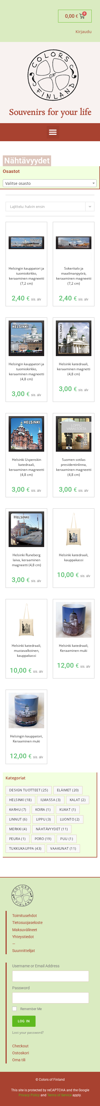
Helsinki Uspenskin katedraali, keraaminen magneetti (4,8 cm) (26, 467)
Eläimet (68, 790)
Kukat (67, 809)
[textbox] (49, 183)
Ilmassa (51, 799)
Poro (43, 838)
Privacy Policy (29, 1095)
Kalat (78, 799)
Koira (43, 809)
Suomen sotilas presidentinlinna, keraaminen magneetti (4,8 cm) (73, 467)
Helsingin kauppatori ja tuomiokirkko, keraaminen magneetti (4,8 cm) (26, 371)
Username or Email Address (35, 966)
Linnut (18, 819)
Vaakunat (63, 848)
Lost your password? (28, 1032)
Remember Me (30, 1009)
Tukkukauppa (25, 848)
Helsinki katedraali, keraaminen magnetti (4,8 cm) (73, 369)
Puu (66, 838)
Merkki (18, 829)
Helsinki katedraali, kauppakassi (73, 557)
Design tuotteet (28, 790)
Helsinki (20, 799)
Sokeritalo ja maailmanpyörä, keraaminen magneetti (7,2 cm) (73, 276)
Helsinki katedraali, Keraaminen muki (73, 648)
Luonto (70, 819)
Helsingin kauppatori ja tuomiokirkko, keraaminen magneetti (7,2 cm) (26, 276)
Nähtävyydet (52, 829)
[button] (53, 132)
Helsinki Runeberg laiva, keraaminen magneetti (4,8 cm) (26, 560)
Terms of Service (59, 1095)
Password (21, 988)
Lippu (43, 819)
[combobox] (50, 183)
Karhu (17, 809)
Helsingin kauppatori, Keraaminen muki (26, 739)
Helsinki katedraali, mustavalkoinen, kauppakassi (26, 650)
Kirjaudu (84, 31)
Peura (17, 838)
